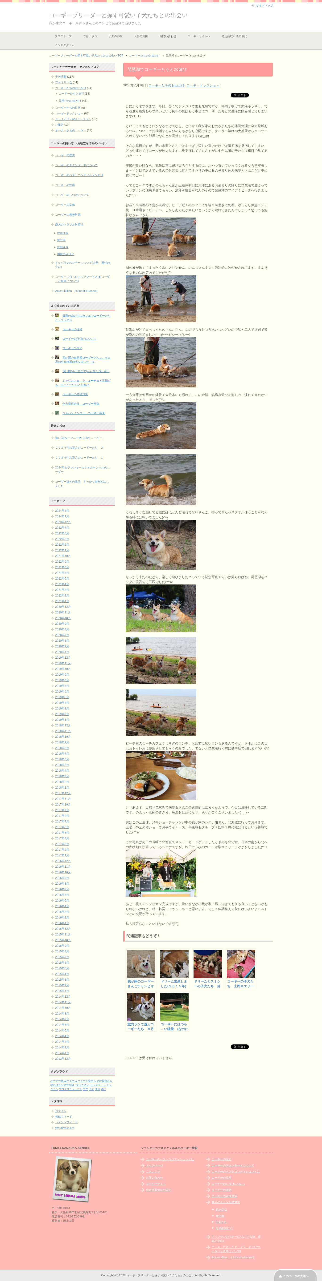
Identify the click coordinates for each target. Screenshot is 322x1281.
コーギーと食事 (84, 1080)
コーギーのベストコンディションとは (79, 175)
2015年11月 (63, 934)
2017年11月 (63, 799)
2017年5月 (62, 832)
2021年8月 (62, 567)
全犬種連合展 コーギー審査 (80, 403)
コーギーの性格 (65, 185)
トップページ (154, 1165)
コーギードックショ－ (202, 85)
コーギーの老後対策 (68, 214)
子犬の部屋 (115, 36)
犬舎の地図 (141, 36)
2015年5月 (62, 968)
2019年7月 (62, 686)
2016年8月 (62, 883)
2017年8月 (62, 816)
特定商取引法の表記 (234, 36)
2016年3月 (62, 912)
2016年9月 (62, 878)
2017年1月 (62, 855)
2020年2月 (62, 646)
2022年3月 (62, 539)
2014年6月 (62, 1025)
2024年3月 (62, 510)
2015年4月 (62, 974)
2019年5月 (62, 697)
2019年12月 (63, 657)
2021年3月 (62, 590)
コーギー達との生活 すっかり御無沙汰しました (82, 483)
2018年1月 (62, 787)
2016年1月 (62, 923)
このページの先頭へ (296, 1276)
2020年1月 (62, 652)
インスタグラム (64, 45)
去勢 (85, 1089)
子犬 (91, 1089)
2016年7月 (62, 889)
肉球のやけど (65, 254)
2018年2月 (62, 782)
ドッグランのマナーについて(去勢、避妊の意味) (82, 265)
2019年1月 (62, 719)
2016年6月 (62, 895)
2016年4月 (62, 906)
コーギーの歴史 (65, 155)
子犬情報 (60, 76)
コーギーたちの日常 (68, 107)
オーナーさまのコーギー (70, 130)
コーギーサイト (156, 1183)
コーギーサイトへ (199, 36)
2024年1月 (62, 516)
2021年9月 (62, 561)
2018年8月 (62, 748)
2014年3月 (62, 1041)
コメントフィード (66, 1122)
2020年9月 (62, 623)
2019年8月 (62, 680)
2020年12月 (63, 606)
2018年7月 (62, 753)
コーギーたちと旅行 (71, 93)
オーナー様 (56, 1080)
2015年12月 (63, 929)
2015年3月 (62, 979)
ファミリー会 (63, 82)
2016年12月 (63, 861)
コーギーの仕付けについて (79, 338)
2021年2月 (62, 595)
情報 (97, 1089)
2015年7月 (62, 957)
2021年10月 (63, 556)
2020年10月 (63, 618)
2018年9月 (62, 742)
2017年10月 (63, 804)
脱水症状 (62, 233)
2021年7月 (62, 573)
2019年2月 (62, 714)
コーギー (69, 1080)
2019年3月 (62, 708)
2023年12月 (63, 522)
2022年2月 (62, 544)
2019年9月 (62, 674)
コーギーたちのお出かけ (166, 85)
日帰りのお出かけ (70, 100)
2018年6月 (62, 759)
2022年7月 (62, 527)
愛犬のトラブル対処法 (69, 224)
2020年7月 (62, 635)
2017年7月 (62, 821)
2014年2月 (62, 1047)
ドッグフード (98, 1085)
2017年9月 (62, 810)
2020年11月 (63, 612)
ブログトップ (63, 36)
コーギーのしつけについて (72, 195)
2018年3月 (62, 776)
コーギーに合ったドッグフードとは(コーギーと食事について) (82, 279)
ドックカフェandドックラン (73, 119)
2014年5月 (62, 1030)
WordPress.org (64, 1128)
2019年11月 (63, 663)
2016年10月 (63, 872)
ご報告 (59, 124)
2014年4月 (62, 1036)
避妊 (103, 1089)
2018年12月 (63, 725)
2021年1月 (62, 601)
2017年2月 (62, 849)
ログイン (60, 1111)
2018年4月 (62, 770)
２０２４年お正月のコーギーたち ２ (79, 447)
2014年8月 (62, 1013)
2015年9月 (62, 945)
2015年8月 (62, 951)
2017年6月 (62, 827)
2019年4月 (62, 703)
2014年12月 (63, 996)
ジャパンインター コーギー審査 (83, 413)
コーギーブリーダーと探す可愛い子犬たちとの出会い (118, 15)
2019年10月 (63, 669)
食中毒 (61, 240)
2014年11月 (63, 1002)
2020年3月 (62, 640)
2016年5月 (62, 900)
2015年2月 (62, 985)
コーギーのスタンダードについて (76, 165)
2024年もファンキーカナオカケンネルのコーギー (82, 469)
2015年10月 (63, 940)
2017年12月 (63, 793)
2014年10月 (63, 1008)
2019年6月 (62, 691)
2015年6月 (62, 962)
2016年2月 (62, 917)
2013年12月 (63, 1058)
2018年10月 (63, 736)
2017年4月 (62, 838)
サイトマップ (264, 5)
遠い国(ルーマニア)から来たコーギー (86, 371)
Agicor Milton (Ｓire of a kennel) (76, 291)
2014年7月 (62, 1019)
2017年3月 (62, 844)
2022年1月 (62, 550)
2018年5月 (62, 765)
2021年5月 (62, 578)
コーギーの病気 (65, 204)
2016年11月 (63, 866)
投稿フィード (63, 1116)
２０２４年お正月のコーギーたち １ (79, 457)
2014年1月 (62, 1053)
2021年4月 (62, 584)
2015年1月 (62, 991)
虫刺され (62, 247)
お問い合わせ (167, 36)
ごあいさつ (90, 36)
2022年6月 (62, 533)
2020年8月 (62, 629)
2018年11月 (63, 731)
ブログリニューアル (70, 1089)
